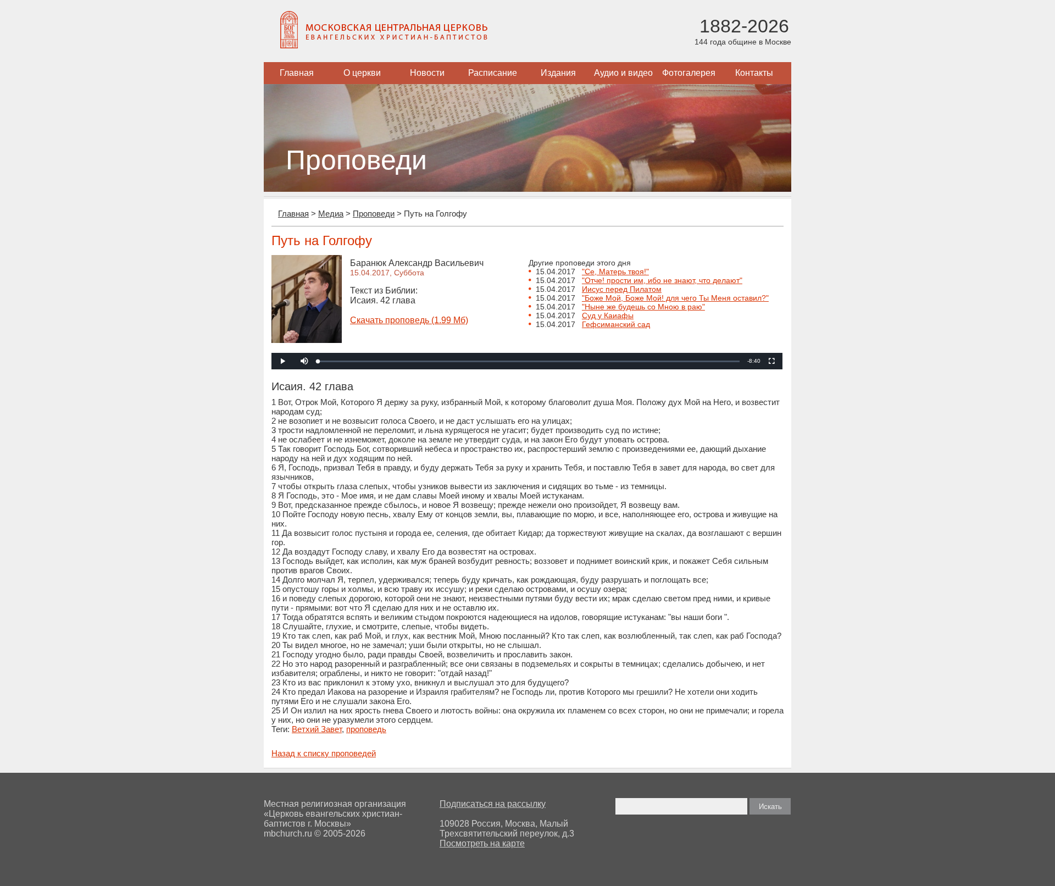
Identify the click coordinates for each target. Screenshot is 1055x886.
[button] (304, 361)
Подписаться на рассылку (493, 804)
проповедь (366, 729)
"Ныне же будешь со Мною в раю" (643, 306)
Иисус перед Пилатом (622, 289)
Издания (558, 72)
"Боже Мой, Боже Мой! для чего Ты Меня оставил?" (675, 298)
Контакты (754, 72)
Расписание (492, 72)
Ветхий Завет (317, 729)
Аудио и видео (623, 72)
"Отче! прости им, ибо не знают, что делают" (662, 280)
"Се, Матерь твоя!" (615, 271)
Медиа (330, 213)
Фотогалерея (688, 72)
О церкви (362, 72)
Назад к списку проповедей (323, 753)
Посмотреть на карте (482, 843)
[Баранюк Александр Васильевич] (306, 340)
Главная (297, 72)
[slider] (529, 361)
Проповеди (374, 213)
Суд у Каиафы (608, 315)
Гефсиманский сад (616, 324)
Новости (427, 72)
